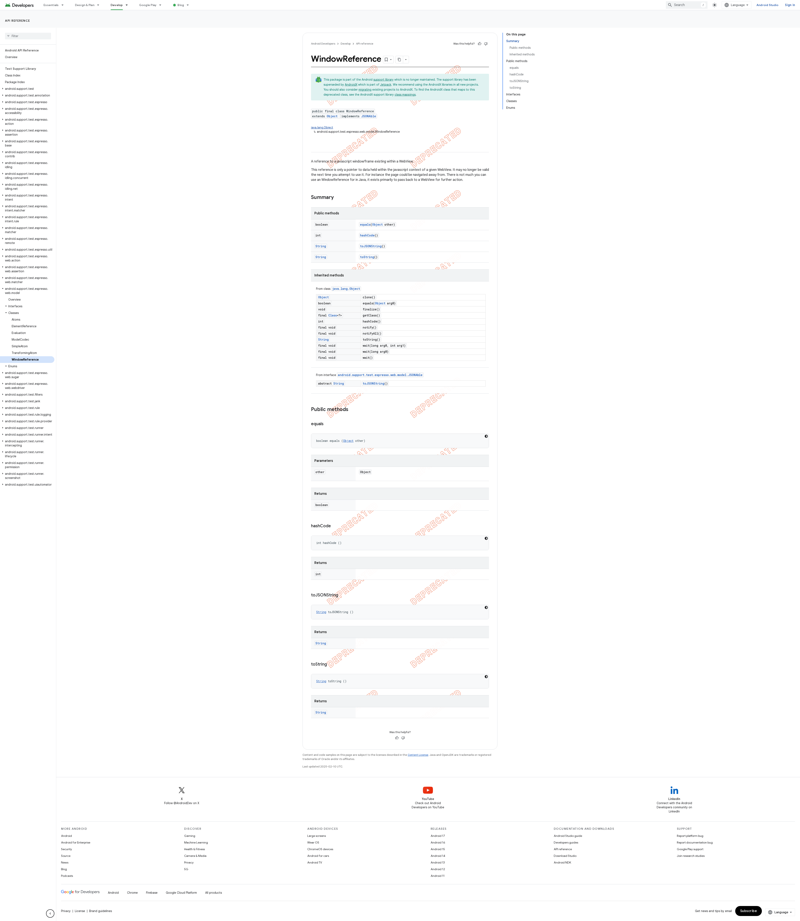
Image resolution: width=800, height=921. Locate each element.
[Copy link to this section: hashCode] (335, 526)
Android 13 (438, 862)
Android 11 (438, 876)
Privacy (189, 862)
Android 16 (438, 842)
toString (367, 257)
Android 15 (438, 849)
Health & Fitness (194, 849)
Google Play (148, 5)
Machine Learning (196, 842)
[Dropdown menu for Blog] (189, 5)
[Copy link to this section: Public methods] (352, 409)
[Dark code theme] (486, 436)
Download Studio (565, 856)
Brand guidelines (100, 911)
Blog (181, 5)
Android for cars (318, 856)
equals (365, 224)
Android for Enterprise (75, 842)
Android (66, 836)
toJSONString (371, 246)
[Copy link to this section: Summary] (338, 197)
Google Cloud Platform (181, 893)
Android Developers (323, 43)
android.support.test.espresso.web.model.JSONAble (380, 375)
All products (213, 893)
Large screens (316, 836)
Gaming (189, 836)
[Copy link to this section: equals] (328, 424)
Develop (117, 5)
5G (186, 869)
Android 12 (438, 869)
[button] (27, 88)
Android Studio (767, 5)
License (80, 911)
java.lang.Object (322, 127)
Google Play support (690, 849)
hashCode (367, 235)
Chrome (132, 893)
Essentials (51, 5)
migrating (365, 89)
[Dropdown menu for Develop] (128, 5)
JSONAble (368, 116)
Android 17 (438, 836)
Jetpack (385, 84)
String (320, 246)
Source (65, 856)
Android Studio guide (568, 836)
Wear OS (313, 842)
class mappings (405, 94)
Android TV (314, 862)
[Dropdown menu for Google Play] (162, 5)
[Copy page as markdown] (399, 59)
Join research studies (691, 856)
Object (332, 116)
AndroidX (351, 84)
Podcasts (67, 876)
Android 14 (438, 856)
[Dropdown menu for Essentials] (64, 5)
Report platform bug (690, 836)
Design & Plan (84, 5)
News (64, 862)
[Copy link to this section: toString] (331, 664)
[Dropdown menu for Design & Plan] (100, 5)
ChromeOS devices (320, 849)
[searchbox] (28, 36)
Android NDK (562, 862)
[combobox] (687, 5)
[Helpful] (479, 44)
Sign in (790, 5)
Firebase (152, 893)
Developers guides (566, 842)
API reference (17, 20)
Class (332, 315)
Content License (418, 755)
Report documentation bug (695, 842)
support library (383, 79)
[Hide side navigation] (50, 913)
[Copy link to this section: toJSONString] (342, 595)
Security (66, 849)
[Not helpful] (486, 44)
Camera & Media (195, 856)
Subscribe (748, 911)
